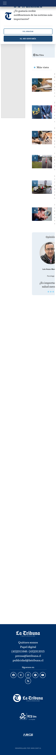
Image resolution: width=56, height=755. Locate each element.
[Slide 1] (48, 291)
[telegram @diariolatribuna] (35, 675)
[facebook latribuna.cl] (13, 675)
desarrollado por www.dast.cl (28, 747)
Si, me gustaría (28, 38)
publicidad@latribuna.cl (28, 660)
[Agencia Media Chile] (28, 735)
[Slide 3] (53, 291)
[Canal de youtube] (43, 675)
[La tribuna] (28, 633)
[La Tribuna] (28, 698)
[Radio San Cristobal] (28, 716)
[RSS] (28, 681)
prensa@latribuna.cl (28, 656)
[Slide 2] (51, 291)
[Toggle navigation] (5, 3)
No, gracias (28, 31)
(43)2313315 (37, 651)
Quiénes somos (28, 642)
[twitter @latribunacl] (21, 675)
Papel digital (28, 647)
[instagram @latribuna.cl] (28, 675)
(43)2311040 (19, 651)
